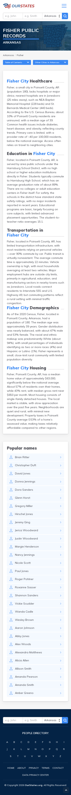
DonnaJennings (25, 481)
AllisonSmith (23, 668)
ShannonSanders (26, 595)
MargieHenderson (27, 546)
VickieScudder (24, 603)
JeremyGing (22, 522)
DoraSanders (24, 489)
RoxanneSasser (25, 587)
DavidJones (22, 473)
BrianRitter (22, 457)
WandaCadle (24, 611)
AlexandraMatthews (28, 652)
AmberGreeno (24, 693)
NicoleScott (23, 563)
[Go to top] (66, 790)
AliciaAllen (22, 660)
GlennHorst (22, 497)
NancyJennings (25, 555)
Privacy (34, 767)
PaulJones (22, 571)
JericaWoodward (26, 530)
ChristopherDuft (25, 465)
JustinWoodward (26, 538)
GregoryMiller (24, 506)
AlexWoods (23, 644)
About (21, 767)
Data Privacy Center (35, 774)
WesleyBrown (24, 620)
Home (10, 767)
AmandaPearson (26, 676)
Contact (58, 767)
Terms (46, 767)
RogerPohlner (24, 579)
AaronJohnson (24, 628)
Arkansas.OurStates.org (19, 6)
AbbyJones (22, 636)
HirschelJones (24, 514)
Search (65, 16)
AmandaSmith (24, 685)
